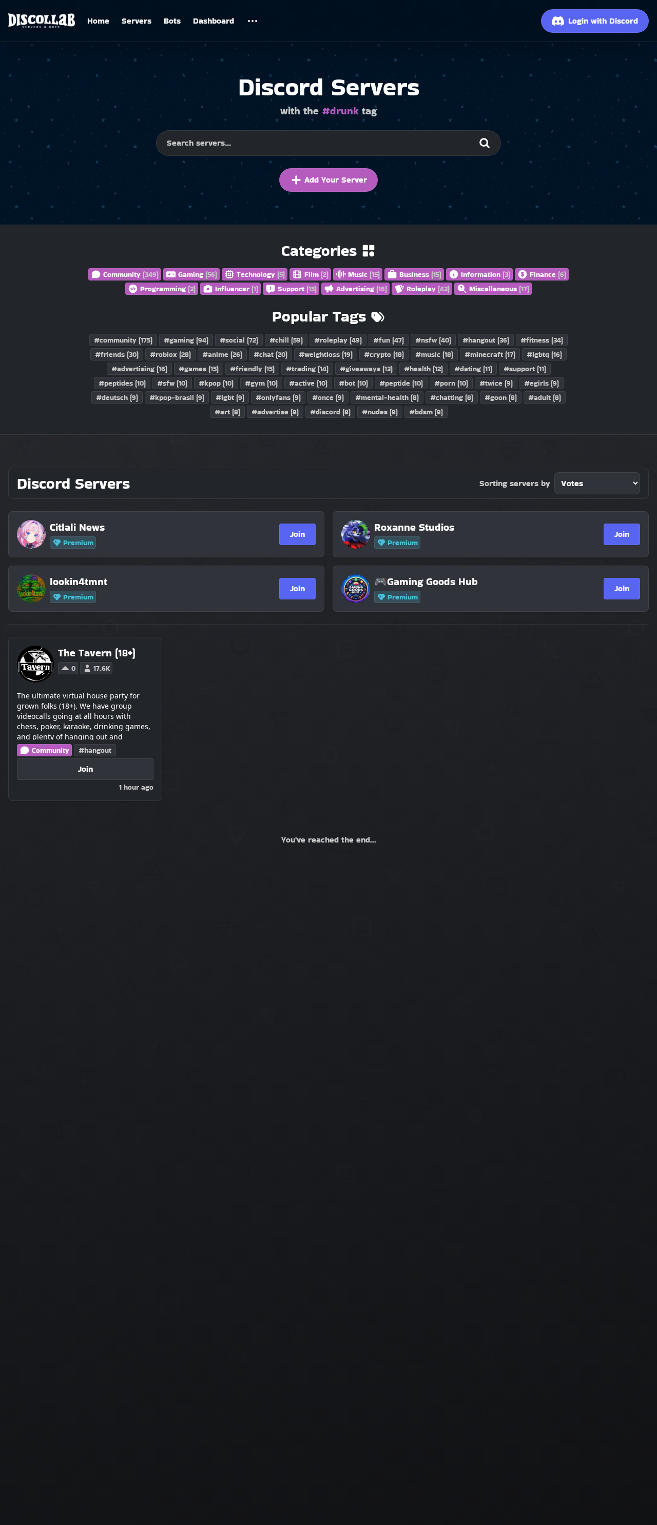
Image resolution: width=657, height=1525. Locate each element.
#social (239, 340)
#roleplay (338, 340)
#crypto (384, 354)
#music (434, 354)
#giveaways (366, 369)
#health (423, 369)
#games (199, 369)
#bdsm (426, 412)
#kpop (216, 383)
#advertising (139, 369)
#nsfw (433, 340)
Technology (261, 274)
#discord (330, 412)
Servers (136, 21)
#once (328, 397)
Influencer (236, 289)
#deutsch (117, 397)
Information (485, 274)
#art (227, 412)
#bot (353, 383)
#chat (270, 354)
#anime (222, 354)
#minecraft (490, 354)
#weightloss (326, 354)
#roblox (170, 354)
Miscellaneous (499, 289)
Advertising (361, 289)
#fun (388, 340)
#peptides (122, 383)
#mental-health (387, 397)
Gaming (197, 274)
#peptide (401, 383)
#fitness (541, 340)
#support (525, 369)
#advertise (275, 412)
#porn (451, 383)
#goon (501, 397)
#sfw (172, 383)
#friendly (252, 369)
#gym (261, 383)
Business (420, 274)
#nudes (380, 412)
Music (364, 274)
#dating (473, 369)
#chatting (451, 397)
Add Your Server (335, 180)
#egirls (541, 383)
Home (98, 21)
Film (316, 274)
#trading (307, 369)
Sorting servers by (514, 483)
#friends (117, 354)
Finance (548, 274)
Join (297, 534)
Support (297, 289)
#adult (544, 397)
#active (308, 383)
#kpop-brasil (176, 397)
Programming (168, 289)
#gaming (186, 340)
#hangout (485, 340)
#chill (286, 340)
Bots (172, 21)
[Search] (484, 143)
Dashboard (213, 21)
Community (131, 274)
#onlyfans (278, 397)
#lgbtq (544, 354)
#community (123, 340)
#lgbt (230, 397)
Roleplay (428, 289)
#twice (496, 383)
